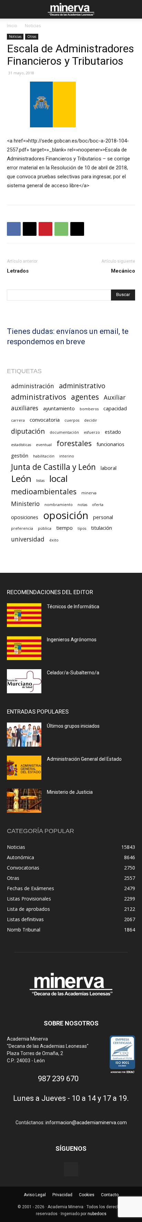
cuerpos (71, 420)
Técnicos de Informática (73, 606)
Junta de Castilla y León (53, 467)
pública (44, 528)
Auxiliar (114, 397)
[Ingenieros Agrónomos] (24, 648)
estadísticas (21, 444)
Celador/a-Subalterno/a (73, 672)
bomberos (89, 409)
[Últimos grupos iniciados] (24, 735)
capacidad (115, 408)
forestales (74, 443)
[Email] (77, 229)
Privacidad (62, 1194)
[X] (30, 229)
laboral (108, 467)
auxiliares (24, 408)
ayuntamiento (59, 408)
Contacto (110, 1194)
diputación (28, 431)
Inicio (12, 26)
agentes (85, 396)
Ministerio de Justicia (70, 792)
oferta (97, 504)
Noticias (33, 26)
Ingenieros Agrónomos (72, 639)
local (58, 478)
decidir (90, 420)
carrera (18, 420)
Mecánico (123, 271)
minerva (89, 493)
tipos (82, 528)
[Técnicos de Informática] (24, 615)
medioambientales (44, 491)
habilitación (43, 456)
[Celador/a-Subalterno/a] (24, 681)
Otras (31, 36)
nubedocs (97, 1213)
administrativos (38, 396)
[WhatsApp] (61, 229)
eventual (44, 444)
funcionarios (110, 444)
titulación (101, 527)
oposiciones (24, 517)
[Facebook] (14, 229)
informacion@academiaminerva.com (86, 1122)
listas (40, 480)
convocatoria (45, 419)
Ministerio (25, 503)
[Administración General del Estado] (24, 768)
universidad (27, 539)
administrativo (82, 385)
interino (66, 456)
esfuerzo (92, 432)
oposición (65, 515)
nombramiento (58, 504)
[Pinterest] (45, 229)
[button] (12, 9)
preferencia (22, 528)
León (21, 478)
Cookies (86, 1194)
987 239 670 (58, 1078)
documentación (64, 432)
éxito (54, 540)
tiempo (64, 527)
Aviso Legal (35, 1194)
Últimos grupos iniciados (73, 726)
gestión (19, 455)
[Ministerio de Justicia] (24, 801)
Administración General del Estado (84, 759)
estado (113, 431)
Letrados (18, 271)
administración (32, 386)
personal (103, 517)
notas (82, 504)
